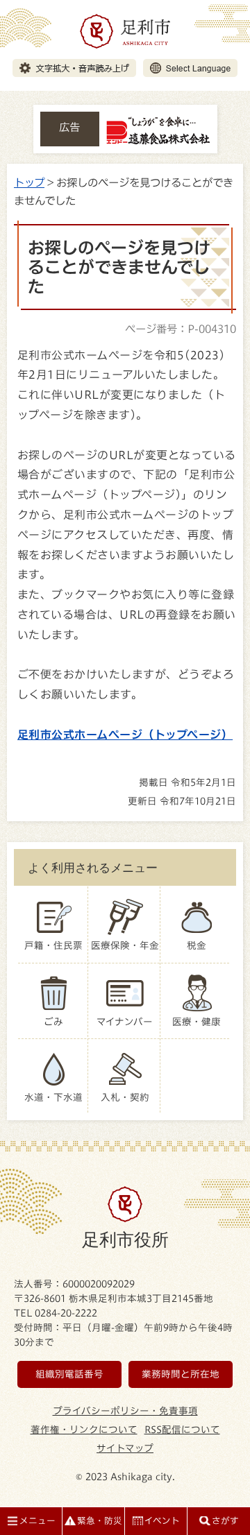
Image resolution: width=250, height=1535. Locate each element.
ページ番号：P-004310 (180, 328)
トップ (29, 182)
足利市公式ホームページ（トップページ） (125, 734)
